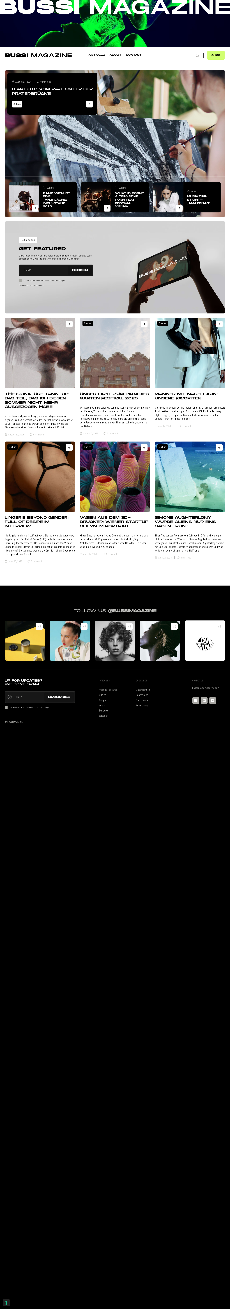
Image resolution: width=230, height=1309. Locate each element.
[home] (38, 59)
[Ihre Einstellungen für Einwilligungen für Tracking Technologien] (6, 1302)
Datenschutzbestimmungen (31, 285)
